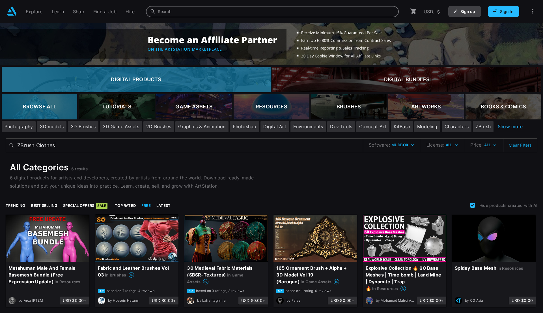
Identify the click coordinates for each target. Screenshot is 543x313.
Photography (19, 126)
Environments (308, 126)
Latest (163, 205)
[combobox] (272, 11)
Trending (15, 205)
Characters (457, 126)
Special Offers (84, 205)
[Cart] (413, 11)
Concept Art (372, 126)
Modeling (427, 126)
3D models (52, 126)
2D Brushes (158, 126)
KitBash (402, 126)
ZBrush (483, 126)
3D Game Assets (121, 126)
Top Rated (125, 205)
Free (146, 205)
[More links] (532, 11)
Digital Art (274, 126)
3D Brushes (83, 126)
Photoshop (245, 126)
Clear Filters (520, 145)
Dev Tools (341, 126)
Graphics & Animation (201, 126)
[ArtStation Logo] (12, 11)
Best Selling (44, 205)
